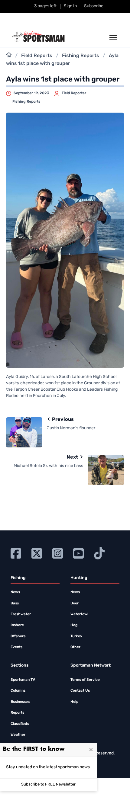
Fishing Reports (80, 55)
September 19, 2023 (31, 93)
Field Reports (36, 55)
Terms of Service (85, 680)
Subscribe (93, 6)
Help (74, 702)
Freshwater (21, 614)
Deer (74, 603)
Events (16, 647)
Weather (18, 735)
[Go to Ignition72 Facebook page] (16, 552)
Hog (73, 625)
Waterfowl (79, 614)
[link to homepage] (38, 36)
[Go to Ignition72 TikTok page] (99, 552)
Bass (15, 603)
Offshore (18, 636)
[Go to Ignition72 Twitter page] (36, 552)
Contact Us (80, 691)
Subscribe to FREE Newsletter (48, 784)
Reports (17, 713)
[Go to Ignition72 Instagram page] (57, 552)
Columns (18, 691)
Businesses (20, 702)
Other (75, 647)
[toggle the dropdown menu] (113, 38)
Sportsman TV (23, 680)
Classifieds (20, 724)
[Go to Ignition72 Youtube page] (78, 552)
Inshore (17, 625)
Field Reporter (74, 93)
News (15, 592)
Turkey (76, 636)
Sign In (70, 6)
